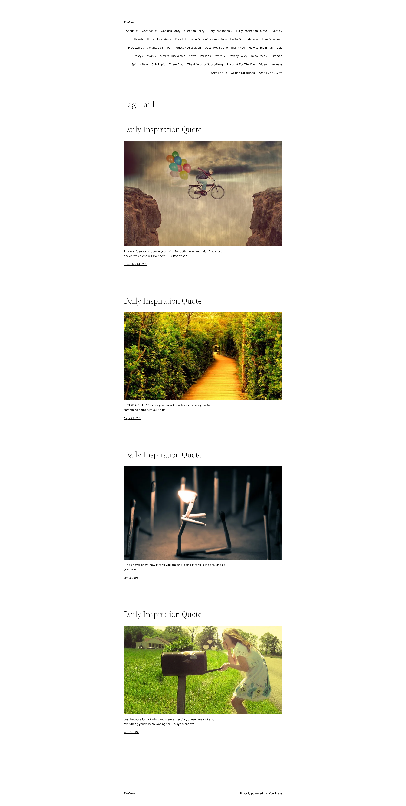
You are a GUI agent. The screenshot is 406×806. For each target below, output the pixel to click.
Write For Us (218, 72)
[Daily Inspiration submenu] (231, 31)
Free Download (272, 39)
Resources (258, 56)
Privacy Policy (238, 56)
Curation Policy (194, 31)
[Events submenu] (281, 31)
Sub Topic (158, 64)
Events (275, 31)
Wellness (276, 64)
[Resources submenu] (267, 56)
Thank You (176, 64)
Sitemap (276, 56)
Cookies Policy (170, 31)
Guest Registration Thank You (225, 47)
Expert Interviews (159, 39)
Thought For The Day (241, 64)
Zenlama (129, 22)
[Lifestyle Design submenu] (155, 56)
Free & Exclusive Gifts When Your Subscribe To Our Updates (215, 39)
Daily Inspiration (219, 31)
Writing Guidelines (243, 72)
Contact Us (149, 31)
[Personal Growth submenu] (224, 56)
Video (263, 64)
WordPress (275, 793)
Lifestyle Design (143, 56)
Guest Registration (188, 47)
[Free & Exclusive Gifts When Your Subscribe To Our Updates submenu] (257, 39)
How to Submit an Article (265, 47)
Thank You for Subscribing (205, 64)
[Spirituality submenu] (147, 64)
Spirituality (138, 64)
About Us (132, 31)
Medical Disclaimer (172, 56)
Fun (169, 47)
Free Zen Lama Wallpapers (146, 47)
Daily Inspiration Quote (251, 31)
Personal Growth (211, 56)
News (192, 56)
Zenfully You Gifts (270, 72)
